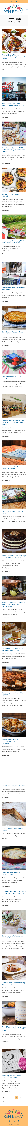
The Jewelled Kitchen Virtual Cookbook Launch (12, 468)
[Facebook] (16, 1)
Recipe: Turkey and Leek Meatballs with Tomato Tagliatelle (10, 741)
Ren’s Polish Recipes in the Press (14, 786)
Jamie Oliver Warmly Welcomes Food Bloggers (13, 288)
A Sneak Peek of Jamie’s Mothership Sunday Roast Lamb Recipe (13, 57)
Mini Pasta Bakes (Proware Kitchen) (11, 195)
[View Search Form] (1, 9)
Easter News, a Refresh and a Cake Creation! (12, 937)
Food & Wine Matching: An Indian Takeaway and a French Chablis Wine (14, 1029)
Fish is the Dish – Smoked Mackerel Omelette (11, 873)
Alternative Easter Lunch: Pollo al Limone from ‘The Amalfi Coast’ (14, 892)
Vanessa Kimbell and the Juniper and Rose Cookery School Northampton (13, 604)
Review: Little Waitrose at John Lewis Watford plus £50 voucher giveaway (13, 422)
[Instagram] (11, 1)
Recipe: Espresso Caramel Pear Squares (13, 694)
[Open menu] (27, 8)
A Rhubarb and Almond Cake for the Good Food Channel (14, 649)
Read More (6, 73)
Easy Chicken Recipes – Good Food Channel (12, 333)
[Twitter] (14, 1)
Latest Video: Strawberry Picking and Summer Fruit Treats (14, 242)
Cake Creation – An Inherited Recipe (12, 829)
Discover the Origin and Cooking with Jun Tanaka (13, 983)
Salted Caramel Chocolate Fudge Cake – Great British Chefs (14, 556)
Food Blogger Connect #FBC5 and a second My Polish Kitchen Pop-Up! (13, 150)
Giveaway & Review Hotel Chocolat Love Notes (11, 1076)
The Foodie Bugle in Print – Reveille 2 (11, 377)
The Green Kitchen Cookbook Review (12, 512)
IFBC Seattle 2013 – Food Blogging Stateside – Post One (13, 104)
